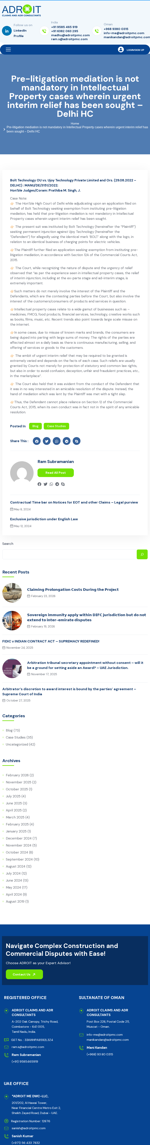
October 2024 (17, 852)
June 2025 (14, 803)
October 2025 (17, 789)
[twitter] (47, 441)
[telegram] (57, 483)
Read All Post (56, 473)
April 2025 (14, 810)
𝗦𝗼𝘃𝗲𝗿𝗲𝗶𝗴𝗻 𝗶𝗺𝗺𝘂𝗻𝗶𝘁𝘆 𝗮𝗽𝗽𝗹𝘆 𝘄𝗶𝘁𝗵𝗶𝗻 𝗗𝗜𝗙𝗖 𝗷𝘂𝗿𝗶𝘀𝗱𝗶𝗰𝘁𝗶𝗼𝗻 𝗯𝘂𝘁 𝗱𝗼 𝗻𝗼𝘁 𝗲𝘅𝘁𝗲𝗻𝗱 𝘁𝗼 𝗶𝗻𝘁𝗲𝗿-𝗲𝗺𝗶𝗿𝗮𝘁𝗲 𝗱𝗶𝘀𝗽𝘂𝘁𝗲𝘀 (86, 617)
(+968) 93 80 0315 (100, 1054)
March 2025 (15, 817)
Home (75, 123)
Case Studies (56, 426)
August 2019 (15, 901)
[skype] (76, 441)
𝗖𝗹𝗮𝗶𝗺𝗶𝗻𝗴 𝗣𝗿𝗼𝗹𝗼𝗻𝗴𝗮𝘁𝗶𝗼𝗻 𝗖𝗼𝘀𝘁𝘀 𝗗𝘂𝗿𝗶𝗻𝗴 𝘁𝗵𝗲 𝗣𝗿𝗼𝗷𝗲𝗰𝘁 (73, 589)
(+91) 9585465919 (25, 1061)
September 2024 (19, 859)
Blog (35, 426)
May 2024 (13, 887)
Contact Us (22, 974)
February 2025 (17, 824)
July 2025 (13, 796)
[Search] (142, 554)
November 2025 (18, 782)
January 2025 (16, 831)
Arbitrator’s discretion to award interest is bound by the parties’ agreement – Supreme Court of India (69, 691)
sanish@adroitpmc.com (29, 1128)
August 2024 (15, 866)
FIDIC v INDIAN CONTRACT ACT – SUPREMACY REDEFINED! (50, 641)
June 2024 (14, 880)
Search (7, 544)
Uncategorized (17, 744)
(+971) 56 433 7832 (26, 1143)
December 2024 (19, 838)
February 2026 (17, 775)
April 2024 (14, 894)
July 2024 (13, 873)
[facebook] (37, 441)
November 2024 (18, 845)
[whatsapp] (51, 483)
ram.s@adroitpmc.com (28, 1047)
